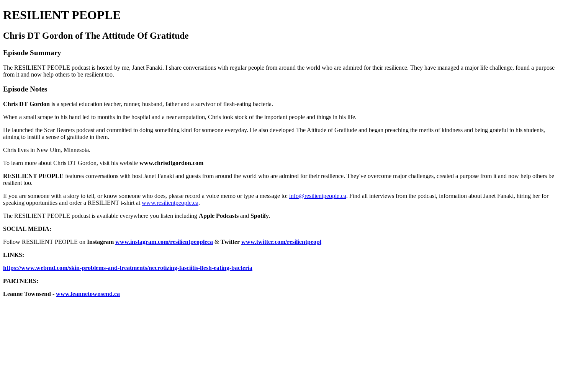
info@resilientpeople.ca (317, 196)
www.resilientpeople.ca (170, 202)
